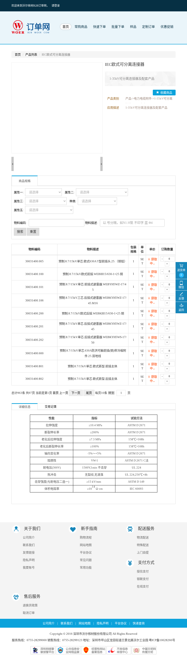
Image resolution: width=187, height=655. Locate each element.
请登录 (56, 5)
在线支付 (143, 586)
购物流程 (86, 537)
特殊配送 (143, 545)
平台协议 (86, 552)
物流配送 (143, 537)
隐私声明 (29, 560)
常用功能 (86, 567)
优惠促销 (167, 26)
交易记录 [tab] (51, 406)
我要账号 (29, 567)
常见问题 (86, 560)
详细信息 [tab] (25, 406)
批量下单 (118, 26)
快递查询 (139, 623)
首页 (65, 26)
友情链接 (29, 552)
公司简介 (29, 537)
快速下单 (99, 26)
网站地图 (86, 545)
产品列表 (31, 54)
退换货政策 (30, 605)
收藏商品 (166, 92)
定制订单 (148, 26)
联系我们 (29, 545)
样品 (133, 26)
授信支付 (143, 571)
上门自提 (143, 552)
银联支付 (143, 579)
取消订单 (29, 612)
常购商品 (81, 26)
